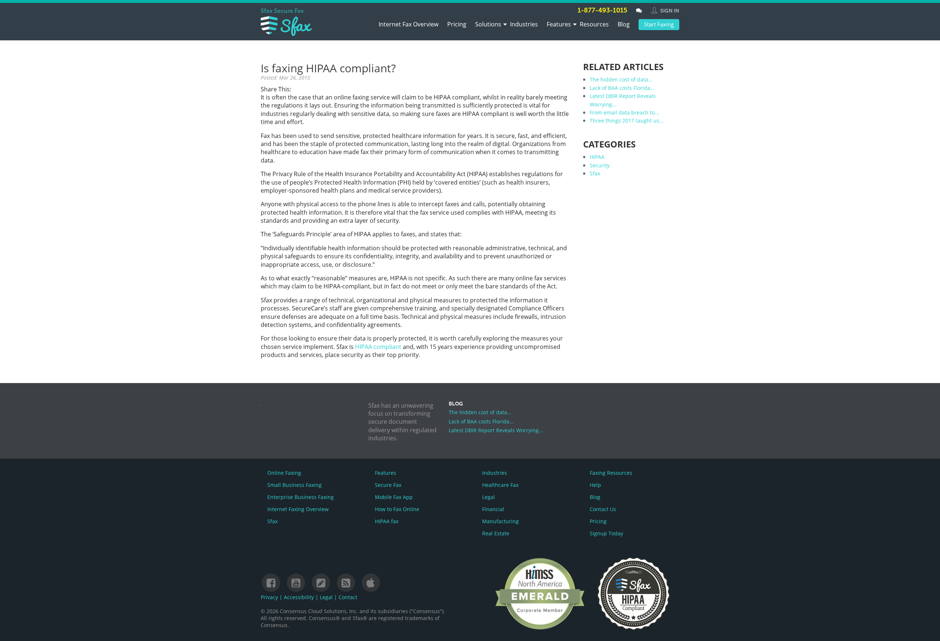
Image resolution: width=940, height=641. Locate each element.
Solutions (488, 24)
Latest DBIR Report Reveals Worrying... (496, 430)
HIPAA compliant (378, 347)
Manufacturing (500, 521)
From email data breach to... (624, 112)
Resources (594, 24)
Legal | (329, 597)
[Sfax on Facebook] (271, 583)
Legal (488, 497)
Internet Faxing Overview (298, 509)
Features (559, 24)
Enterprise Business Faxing (300, 497)
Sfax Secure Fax (282, 11)
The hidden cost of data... (621, 79)
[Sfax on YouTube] (296, 583)
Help (595, 484)
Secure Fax (388, 484)
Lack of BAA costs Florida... (622, 87)
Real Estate (495, 533)
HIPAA (597, 156)
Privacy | (272, 597)
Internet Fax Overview (408, 24)
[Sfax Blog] (321, 583)
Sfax (595, 173)
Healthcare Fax (500, 484)
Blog (624, 24)
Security (600, 165)
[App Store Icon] (370, 583)
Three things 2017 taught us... (627, 120)
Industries (524, 24)
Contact (348, 597)
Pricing (456, 24)
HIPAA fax (386, 521)
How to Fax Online (397, 509)
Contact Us (603, 509)
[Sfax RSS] (346, 583)
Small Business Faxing (294, 484)
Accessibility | (302, 597)
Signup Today (606, 533)
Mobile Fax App (394, 497)
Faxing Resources (611, 472)
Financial (493, 509)
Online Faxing (284, 472)
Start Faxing (659, 24)
